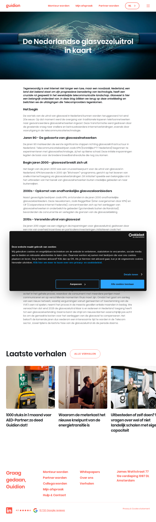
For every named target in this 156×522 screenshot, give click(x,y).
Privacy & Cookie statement (136, 508)
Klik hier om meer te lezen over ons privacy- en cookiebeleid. (68, 262)
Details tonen (131, 274)
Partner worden (109, 5)
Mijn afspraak (84, 5)
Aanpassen (76, 284)
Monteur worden (58, 5)
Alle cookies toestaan (122, 284)
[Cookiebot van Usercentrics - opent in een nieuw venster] (131, 235)
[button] (148, 6)
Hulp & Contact (54, 495)
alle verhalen (85, 354)
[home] (13, 6)
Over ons (86, 478)
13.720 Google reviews (52, 510)
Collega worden (55, 483)
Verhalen (87, 483)
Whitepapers (90, 472)
